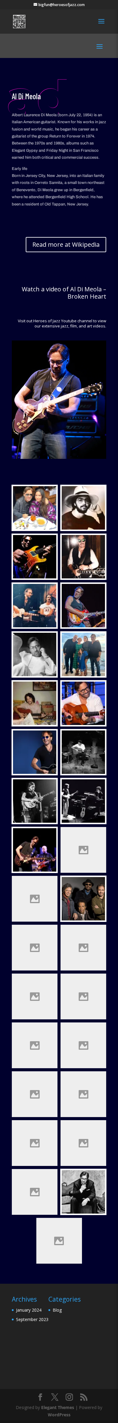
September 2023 (32, 1319)
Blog (57, 1310)
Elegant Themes (57, 1407)
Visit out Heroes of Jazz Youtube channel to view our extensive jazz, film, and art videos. (62, 323)
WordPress (59, 1415)
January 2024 (28, 1310)
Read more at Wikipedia (66, 244)
